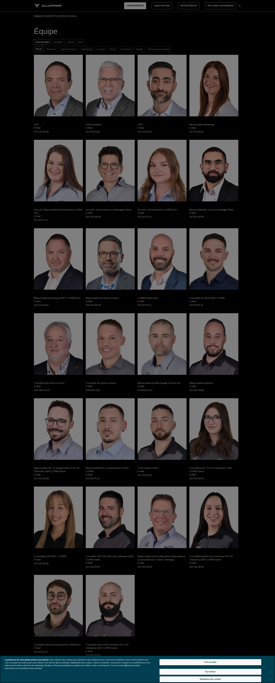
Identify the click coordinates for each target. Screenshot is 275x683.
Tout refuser (210, 672)
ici (126, 665)
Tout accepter (210, 662)
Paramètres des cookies (210, 679)
